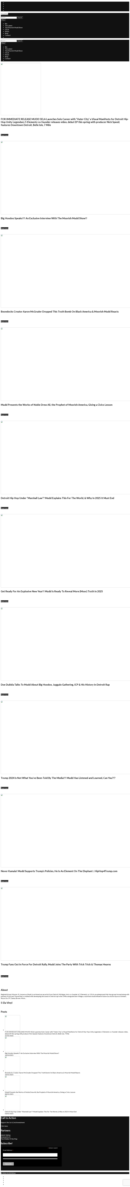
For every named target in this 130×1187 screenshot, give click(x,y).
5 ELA (7, 29)
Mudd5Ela (4, 14)
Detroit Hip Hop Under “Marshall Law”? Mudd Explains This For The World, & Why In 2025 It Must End (57, 498)
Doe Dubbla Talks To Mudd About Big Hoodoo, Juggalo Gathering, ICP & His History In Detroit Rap (55, 684)
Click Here (13, 135)
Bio (6, 24)
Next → (9, 985)
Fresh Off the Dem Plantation (11, 791)
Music (7, 31)
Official (3, 138)
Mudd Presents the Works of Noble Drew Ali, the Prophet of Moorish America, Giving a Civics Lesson (56, 404)
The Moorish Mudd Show (14, 27)
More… (23, 998)
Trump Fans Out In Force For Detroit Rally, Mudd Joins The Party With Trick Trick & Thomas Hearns (56, 964)
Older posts (5, 983)
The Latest (8, 26)
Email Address (8, 1150)
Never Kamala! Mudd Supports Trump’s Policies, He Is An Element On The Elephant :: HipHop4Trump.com (59, 871)
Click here (4, 1126)
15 (6, 985)
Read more (4, 135)
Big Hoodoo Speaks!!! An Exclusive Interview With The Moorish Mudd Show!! (44, 218)
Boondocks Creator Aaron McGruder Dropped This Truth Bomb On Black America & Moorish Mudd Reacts (60, 311)
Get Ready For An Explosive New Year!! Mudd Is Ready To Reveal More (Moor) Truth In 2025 (52, 591)
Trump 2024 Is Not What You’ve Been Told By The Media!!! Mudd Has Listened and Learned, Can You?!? (58, 777)
